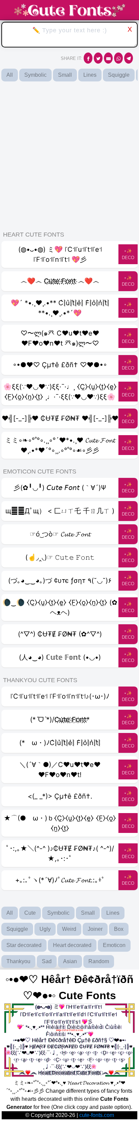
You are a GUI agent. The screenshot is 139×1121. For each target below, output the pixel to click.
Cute (30, 913)
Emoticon (114, 945)
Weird (69, 929)
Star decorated (23, 945)
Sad (47, 961)
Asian (70, 961)
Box (118, 929)
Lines (89, 75)
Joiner (95, 929)
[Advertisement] (69, 155)
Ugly (45, 929)
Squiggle (119, 75)
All (9, 75)
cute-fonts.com (96, 1115)
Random (98, 961)
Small (65, 75)
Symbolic (35, 75)
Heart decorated (72, 945)
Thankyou (18, 961)
